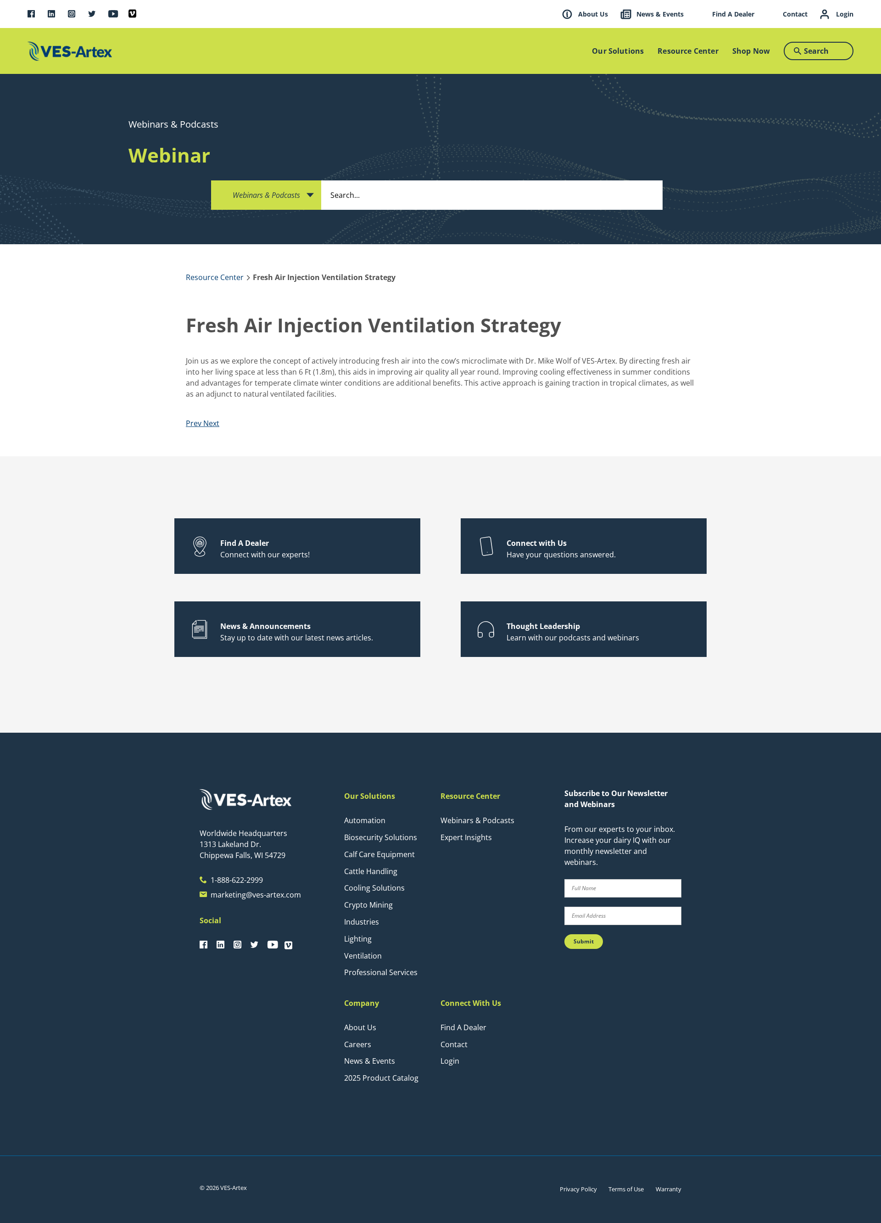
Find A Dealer (463, 1027)
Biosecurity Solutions (380, 837)
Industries (361, 922)
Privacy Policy (578, 1189)
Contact (454, 1044)
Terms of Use (626, 1189)
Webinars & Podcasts (477, 820)
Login (449, 1061)
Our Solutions (369, 796)
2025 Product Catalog (381, 1078)
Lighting (358, 939)
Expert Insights (466, 837)
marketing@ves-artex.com (256, 895)
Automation (364, 820)
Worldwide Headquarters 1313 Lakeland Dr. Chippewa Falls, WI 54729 (243, 844)
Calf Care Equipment (379, 854)
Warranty (668, 1189)
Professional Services (381, 972)
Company (361, 1003)
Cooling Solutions (374, 888)
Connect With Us (470, 1003)
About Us (360, 1027)
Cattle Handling (370, 871)
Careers (357, 1044)
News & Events (369, 1061)
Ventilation (363, 956)
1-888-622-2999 (237, 880)
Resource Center (470, 796)
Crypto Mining (368, 905)
